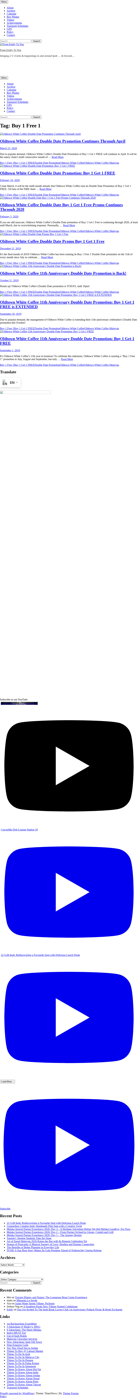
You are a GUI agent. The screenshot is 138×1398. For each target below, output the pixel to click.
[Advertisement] (61, 67)
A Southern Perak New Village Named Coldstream (50, 1306)
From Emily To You (10, 50)
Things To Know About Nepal (23, 1378)
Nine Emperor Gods (17, 1345)
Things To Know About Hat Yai (24, 1369)
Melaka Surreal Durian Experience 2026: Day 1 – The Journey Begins (44, 1235)
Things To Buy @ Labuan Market (25, 1351)
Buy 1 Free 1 (7, 162)
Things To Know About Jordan (23, 1375)
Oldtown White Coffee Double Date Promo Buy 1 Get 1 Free (52, 241)
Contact (11, 35)
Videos (10, 19)
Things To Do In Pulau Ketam (23, 1363)
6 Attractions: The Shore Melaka (24, 1329)
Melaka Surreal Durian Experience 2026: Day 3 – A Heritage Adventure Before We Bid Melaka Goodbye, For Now (68, 1229)
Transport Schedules (17, 26)
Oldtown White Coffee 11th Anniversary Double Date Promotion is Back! (63, 273)
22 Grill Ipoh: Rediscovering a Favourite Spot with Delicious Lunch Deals (46, 1223)
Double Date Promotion (47, 162)
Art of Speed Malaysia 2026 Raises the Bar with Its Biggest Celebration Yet (47, 1241)
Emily (10, 1309)
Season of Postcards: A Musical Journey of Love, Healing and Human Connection (50, 1244)
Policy (10, 32)
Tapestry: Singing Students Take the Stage (29, 1238)
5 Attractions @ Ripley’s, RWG (23, 1326)
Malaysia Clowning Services (22, 1339)
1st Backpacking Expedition (22, 1323)
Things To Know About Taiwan (24, 1384)
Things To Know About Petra (22, 1381)
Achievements (14, 22)
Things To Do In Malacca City (23, 1357)
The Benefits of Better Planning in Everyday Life (33, 1247)
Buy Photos (13, 16)
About (10, 7)
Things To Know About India (22, 1372)
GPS (9, 29)
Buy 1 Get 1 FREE (24, 162)
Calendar (11, 13)
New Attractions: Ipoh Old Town (24, 1342)
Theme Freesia (70, 1393)
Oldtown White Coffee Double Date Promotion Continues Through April (62, 141)
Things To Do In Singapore (21, 1366)
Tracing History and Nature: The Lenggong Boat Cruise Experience (51, 1297)
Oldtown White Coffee (72, 162)
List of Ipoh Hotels (17, 1335)
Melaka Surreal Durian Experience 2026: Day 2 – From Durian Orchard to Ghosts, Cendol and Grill (60, 1232)
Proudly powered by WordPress (17, 1393)
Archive (11, 10)
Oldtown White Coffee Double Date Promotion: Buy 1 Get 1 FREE (57, 173)
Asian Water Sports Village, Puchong (35, 1303)
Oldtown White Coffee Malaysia (101, 162)
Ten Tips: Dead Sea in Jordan (22, 1348)
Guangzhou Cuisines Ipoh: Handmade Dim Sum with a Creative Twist (44, 1226)
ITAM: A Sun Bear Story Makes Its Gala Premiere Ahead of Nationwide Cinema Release (54, 1250)
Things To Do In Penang (20, 1360)
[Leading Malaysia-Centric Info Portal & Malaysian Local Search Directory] (25, 393)
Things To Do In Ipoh (18, 1354)
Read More (58, 157)
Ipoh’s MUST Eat (16, 1332)
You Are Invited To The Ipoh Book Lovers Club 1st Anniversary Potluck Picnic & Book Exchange (69, 1309)
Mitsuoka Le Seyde (26, 1300)
